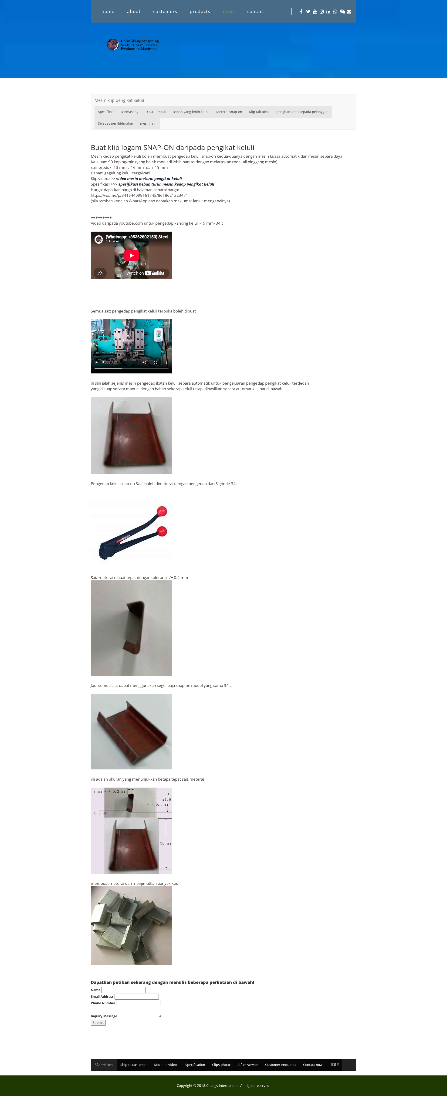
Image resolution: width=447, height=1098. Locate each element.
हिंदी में (335, 1064)
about (134, 11)
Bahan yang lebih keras (191, 112)
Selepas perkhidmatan (115, 123)
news (229, 11)
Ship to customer (133, 1064)
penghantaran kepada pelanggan (302, 112)
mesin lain (148, 123)
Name (95, 990)
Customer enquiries (280, 1064)
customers (165, 11)
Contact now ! (313, 1064)
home (108, 11)
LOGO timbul (156, 112)
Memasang (130, 112)
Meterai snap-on (229, 112)
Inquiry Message (104, 1016)
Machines (104, 1065)
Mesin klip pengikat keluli (119, 100)
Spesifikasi (106, 112)
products (200, 11)
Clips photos (221, 1064)
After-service (248, 1064)
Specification (195, 1064)
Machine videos (166, 1064)
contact (255, 11)
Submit (98, 1022)
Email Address (102, 996)
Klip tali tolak (259, 112)
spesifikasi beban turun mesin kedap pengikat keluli (166, 184)
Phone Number (103, 1003)
